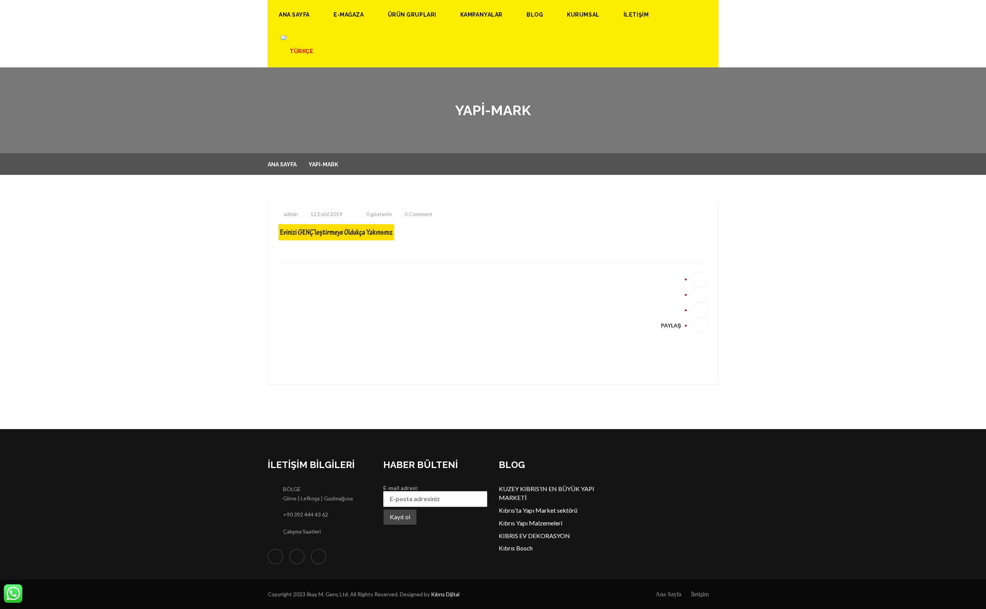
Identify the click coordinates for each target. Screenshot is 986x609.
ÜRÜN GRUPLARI (412, 15)
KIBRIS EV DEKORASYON (534, 535)
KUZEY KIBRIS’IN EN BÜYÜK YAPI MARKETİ (546, 493)
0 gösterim (378, 214)
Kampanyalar (481, 15)
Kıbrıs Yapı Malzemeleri (530, 523)
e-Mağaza (349, 15)
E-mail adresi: (400, 488)
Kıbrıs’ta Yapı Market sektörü (538, 510)
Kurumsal (583, 15)
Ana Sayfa (294, 15)
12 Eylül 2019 (325, 214)
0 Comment (418, 214)
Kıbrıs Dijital (445, 594)
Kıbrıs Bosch (516, 548)
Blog (535, 15)
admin (290, 214)
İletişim (636, 15)
